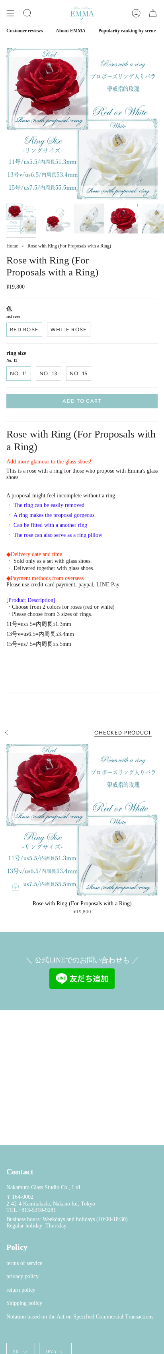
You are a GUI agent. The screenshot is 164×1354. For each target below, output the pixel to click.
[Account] (136, 13)
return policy (20, 1290)
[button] (27, 13)
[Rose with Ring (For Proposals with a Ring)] (82, 820)
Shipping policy (24, 1303)
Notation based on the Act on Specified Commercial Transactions (79, 1317)
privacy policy (22, 1276)
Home (12, 246)
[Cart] (153, 13)
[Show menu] (10, 13)
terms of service (24, 1263)
